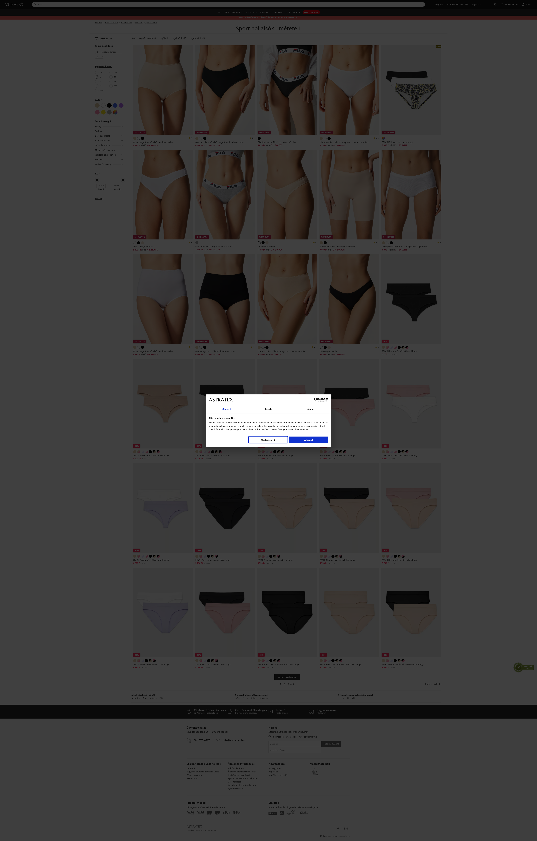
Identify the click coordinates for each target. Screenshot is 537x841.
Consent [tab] (226, 409)
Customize (266, 440)
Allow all (308, 440)
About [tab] (310, 409)
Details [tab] (268, 409)
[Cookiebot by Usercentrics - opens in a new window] (316, 400)
